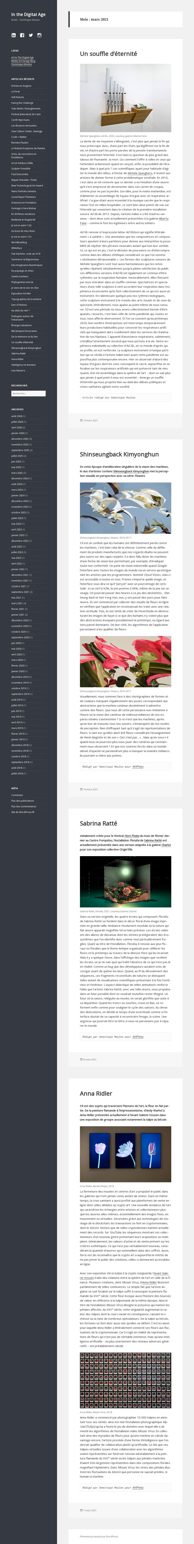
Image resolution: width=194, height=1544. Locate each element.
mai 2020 (16, 648)
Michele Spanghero (140, 173)
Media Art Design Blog (23, 60)
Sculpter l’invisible (20, 168)
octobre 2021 (18, 586)
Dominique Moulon (21, 64)
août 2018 (16, 767)
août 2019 (16, 699)
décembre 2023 (19, 501)
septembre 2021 (20, 592)
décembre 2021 (19, 575)
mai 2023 (16, 523)
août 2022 (16, 546)
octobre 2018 (18, 756)
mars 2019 (17, 728)
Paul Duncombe (19, 174)
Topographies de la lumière (26, 299)
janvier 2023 (17, 535)
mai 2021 (16, 597)
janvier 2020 (17, 671)
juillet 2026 (17, 421)
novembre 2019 (19, 682)
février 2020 (17, 665)
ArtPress (137, 766)
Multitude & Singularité (23, 219)
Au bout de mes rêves (23, 231)
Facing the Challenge (22, 102)
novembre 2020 (19, 626)
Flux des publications (22, 800)
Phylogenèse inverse (22, 282)
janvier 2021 (17, 614)
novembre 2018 (19, 750)
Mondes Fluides (19, 142)
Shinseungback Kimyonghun (26, 348)
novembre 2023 (19, 506)
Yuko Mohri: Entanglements (25, 108)
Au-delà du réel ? (20, 310)
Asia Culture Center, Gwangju (26, 131)
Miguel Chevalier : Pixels (24, 180)
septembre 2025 (20, 450)
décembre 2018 (19, 745)
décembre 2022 (19, 540)
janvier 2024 (17, 495)
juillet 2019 (17, 705)
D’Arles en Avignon (21, 85)
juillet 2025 (17, 456)
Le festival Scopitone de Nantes (28, 148)
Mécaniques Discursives (24, 331)
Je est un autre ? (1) (21, 236)
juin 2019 (16, 711)
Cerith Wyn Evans (20, 120)
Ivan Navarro (18, 370)
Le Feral (15, 91)
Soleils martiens (19, 276)
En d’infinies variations (23, 214)
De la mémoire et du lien (24, 336)
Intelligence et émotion (23, 364)
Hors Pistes (131, 836)
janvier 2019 (17, 739)
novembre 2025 (19, 444)
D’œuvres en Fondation (23, 202)
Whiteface (16, 248)
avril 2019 (16, 722)
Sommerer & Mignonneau (25, 259)
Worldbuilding (19, 242)
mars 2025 (17, 473)
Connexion (17, 795)
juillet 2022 (17, 552)
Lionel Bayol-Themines (23, 197)
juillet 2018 (17, 773)
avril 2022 (16, 563)
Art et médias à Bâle (22, 163)
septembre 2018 (20, 762)
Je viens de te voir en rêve (25, 287)
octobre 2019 (18, 688)
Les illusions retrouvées (24, 125)
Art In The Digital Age (22, 57)
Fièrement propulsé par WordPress (99, 1536)
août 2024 (16, 484)
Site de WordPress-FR (22, 812)
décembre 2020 (19, 620)
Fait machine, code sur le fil (25, 253)
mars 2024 (17, 489)
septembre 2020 (20, 637)
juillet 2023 (17, 518)
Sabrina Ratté (18, 353)
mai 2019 (16, 716)
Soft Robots (17, 97)
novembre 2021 (19, 580)
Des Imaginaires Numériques (26, 265)
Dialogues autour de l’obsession (22, 318)
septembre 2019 (20, 694)
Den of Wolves (19, 304)
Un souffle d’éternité (22, 342)
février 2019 (17, 733)
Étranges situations (21, 325)
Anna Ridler (17, 359)
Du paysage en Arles (22, 270)
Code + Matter (19, 137)
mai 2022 (16, 558)
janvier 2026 (17, 433)
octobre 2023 (18, 512)
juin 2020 (16, 643)
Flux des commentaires (23, 806)
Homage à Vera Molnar (23, 208)
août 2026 (16, 416)
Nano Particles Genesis (23, 191)
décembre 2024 (19, 478)
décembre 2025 (19, 438)
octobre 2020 (18, 631)
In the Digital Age (28, 14)
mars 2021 (17, 603)
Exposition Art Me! (21, 293)
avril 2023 (16, 529)
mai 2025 (16, 467)
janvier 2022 (17, 569)
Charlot (166, 845)
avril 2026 (16, 427)
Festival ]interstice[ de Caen (26, 114)
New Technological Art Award (27, 185)
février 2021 (17, 609)
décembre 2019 (19, 677)
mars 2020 (17, 660)
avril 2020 (16, 654)
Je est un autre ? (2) (21, 225)
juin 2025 (16, 461)
